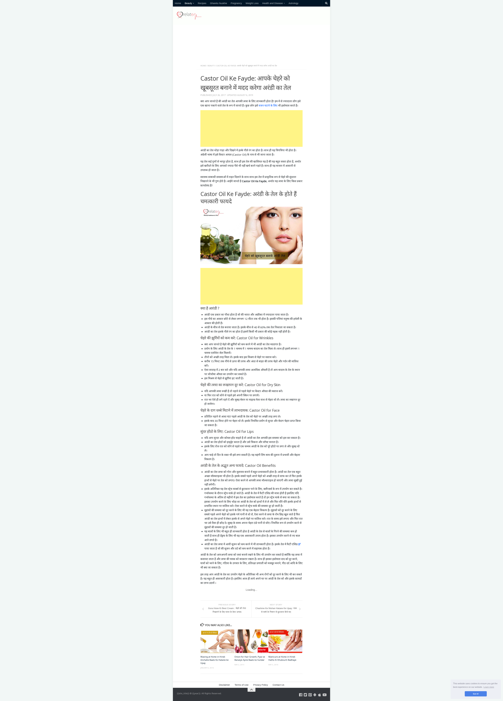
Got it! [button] (476, 694)
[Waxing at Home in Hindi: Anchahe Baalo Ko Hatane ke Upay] (217, 641)
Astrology (293, 3)
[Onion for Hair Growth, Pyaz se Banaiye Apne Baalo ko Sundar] (251, 641)
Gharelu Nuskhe (218, 3)
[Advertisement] (251, 45)
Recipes (202, 3)
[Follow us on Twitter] (305, 695)
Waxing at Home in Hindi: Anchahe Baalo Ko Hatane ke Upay (214, 659)
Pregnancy (236, 3)
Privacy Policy (260, 685)
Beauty (188, 3)
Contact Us (278, 685)
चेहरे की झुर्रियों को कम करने (236, 344)
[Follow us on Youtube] (324, 695)
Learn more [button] (488, 687)
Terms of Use (241, 685)
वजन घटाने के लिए (268, 105)
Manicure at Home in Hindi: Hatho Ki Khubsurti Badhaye (282, 658)
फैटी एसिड (292, 544)
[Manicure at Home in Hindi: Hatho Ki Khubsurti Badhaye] (285, 641)
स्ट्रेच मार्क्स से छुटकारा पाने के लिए (245, 489)
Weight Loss (252, 3)
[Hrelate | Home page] (189, 16)
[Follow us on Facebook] (301, 695)
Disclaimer (224, 685)
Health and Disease (272, 3)
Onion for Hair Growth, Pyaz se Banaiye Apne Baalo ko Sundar (249, 658)
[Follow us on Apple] (319, 695)
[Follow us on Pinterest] (310, 695)
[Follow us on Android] (315, 695)
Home (178, 3)
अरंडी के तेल (243, 416)
